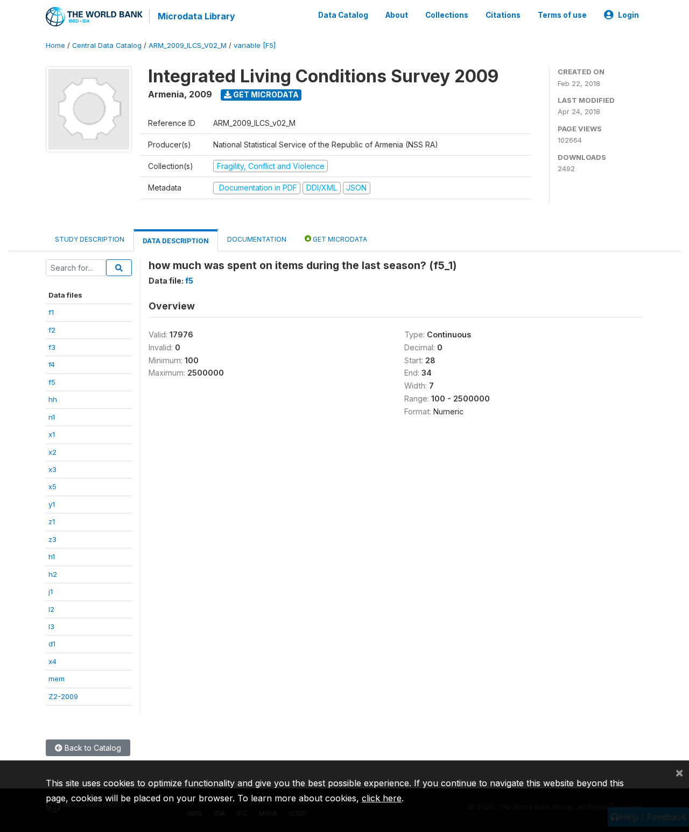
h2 (52, 574)
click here (382, 798)
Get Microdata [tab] (339, 239)
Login (628, 15)
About (396, 15)
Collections (446, 15)
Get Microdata (265, 94)
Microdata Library (196, 16)
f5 (51, 382)
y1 (51, 504)
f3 (51, 347)
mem (56, 678)
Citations (503, 15)
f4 (51, 364)
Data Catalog (343, 15)
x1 (51, 434)
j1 (50, 591)
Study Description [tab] (89, 239)
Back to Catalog (91, 747)
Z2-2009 (63, 696)
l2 (51, 609)
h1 (51, 556)
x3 (52, 469)
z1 (51, 521)
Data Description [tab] (176, 241)
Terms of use (562, 15)
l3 (51, 626)
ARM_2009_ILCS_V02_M (188, 45)
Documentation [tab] (256, 239)
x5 (52, 486)
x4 (52, 661)
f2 (51, 330)
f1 (51, 312)
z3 (52, 539)
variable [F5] (255, 45)
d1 (51, 643)
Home (55, 45)
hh (52, 399)
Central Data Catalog (107, 45)
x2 (52, 452)
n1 (51, 417)
